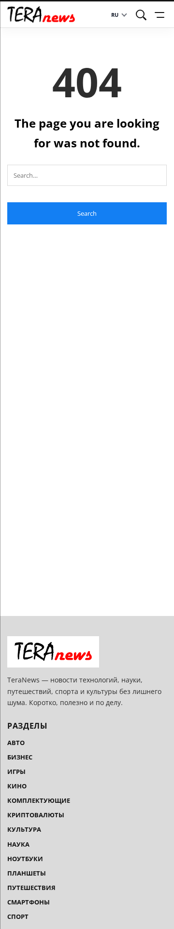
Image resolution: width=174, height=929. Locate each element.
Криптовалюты (35, 815)
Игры (16, 771)
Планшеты (26, 873)
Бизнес (19, 757)
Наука (18, 844)
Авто (16, 742)
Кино (17, 786)
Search (87, 213)
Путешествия (31, 887)
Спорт (18, 916)
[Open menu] (161, 15)
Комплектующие (38, 800)
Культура (24, 829)
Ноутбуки (25, 858)
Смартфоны (28, 902)
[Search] (141, 15)
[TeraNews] (41, 14)
